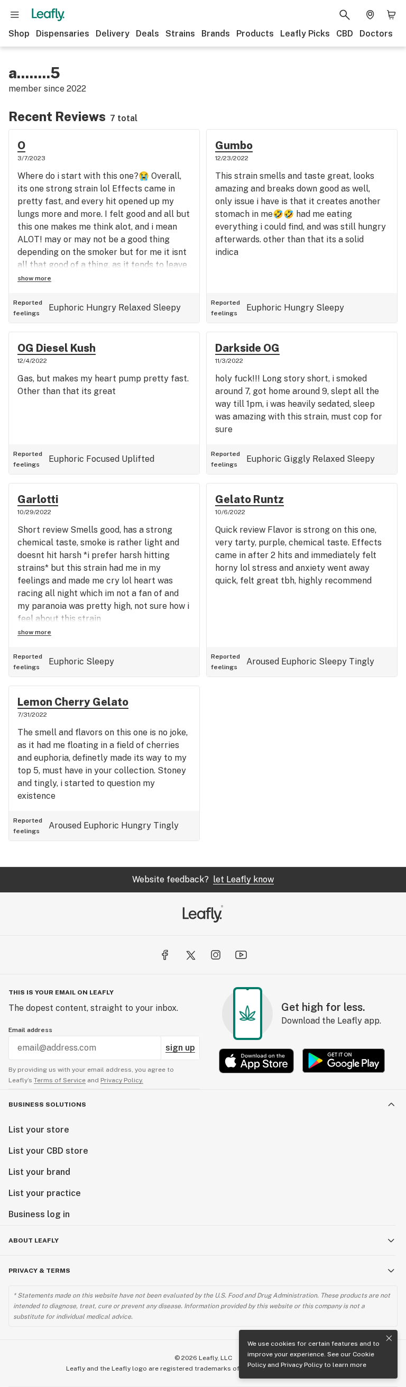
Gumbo (234, 145)
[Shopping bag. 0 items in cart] (391, 14)
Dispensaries (62, 34)
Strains (180, 34)
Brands (215, 34)
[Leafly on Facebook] (165, 955)
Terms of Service (60, 1080)
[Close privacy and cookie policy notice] (389, 1338)
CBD (344, 34)
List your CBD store (48, 1151)
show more (34, 278)
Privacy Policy (301, 1364)
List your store (38, 1130)
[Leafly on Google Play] (343, 1060)
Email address (30, 1030)
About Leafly (33, 1240)
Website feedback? (203, 879)
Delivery (113, 34)
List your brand (39, 1172)
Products (255, 34)
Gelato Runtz (249, 499)
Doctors (376, 34)
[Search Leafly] (344, 14)
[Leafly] (48, 14)
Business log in (39, 1214)
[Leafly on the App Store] (256, 1060)
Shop (19, 34)
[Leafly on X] (190, 954)
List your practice (44, 1193)
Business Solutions (47, 1104)
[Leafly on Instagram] (215, 954)
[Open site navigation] (14, 14)
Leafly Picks (305, 34)
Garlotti (37, 499)
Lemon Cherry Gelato (72, 702)
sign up (180, 1048)
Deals (147, 34)
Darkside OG (247, 348)
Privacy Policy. (121, 1080)
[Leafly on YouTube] (241, 954)
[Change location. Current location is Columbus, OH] (370, 14)
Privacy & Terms (39, 1270)
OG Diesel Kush (56, 348)
